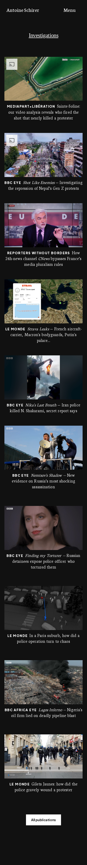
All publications (43, 820)
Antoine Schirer (22, 9)
